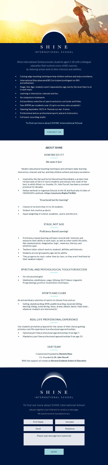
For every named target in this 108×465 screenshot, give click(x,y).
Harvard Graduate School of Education (68, 360)
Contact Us (54, 132)
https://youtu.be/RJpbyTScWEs (60, 193)
